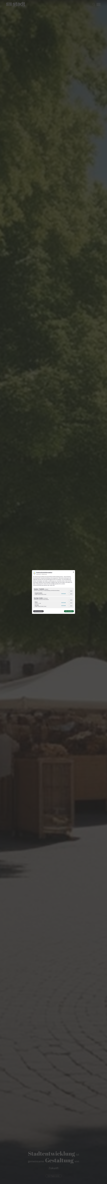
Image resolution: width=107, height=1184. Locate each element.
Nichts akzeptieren (38, 611)
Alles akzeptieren (69, 611)
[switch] (70, 591)
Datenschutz (44, 574)
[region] (53, 598)
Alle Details (63, 593)
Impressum (38, 574)
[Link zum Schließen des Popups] (73, 572)
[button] (69, 591)
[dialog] (53, 592)
